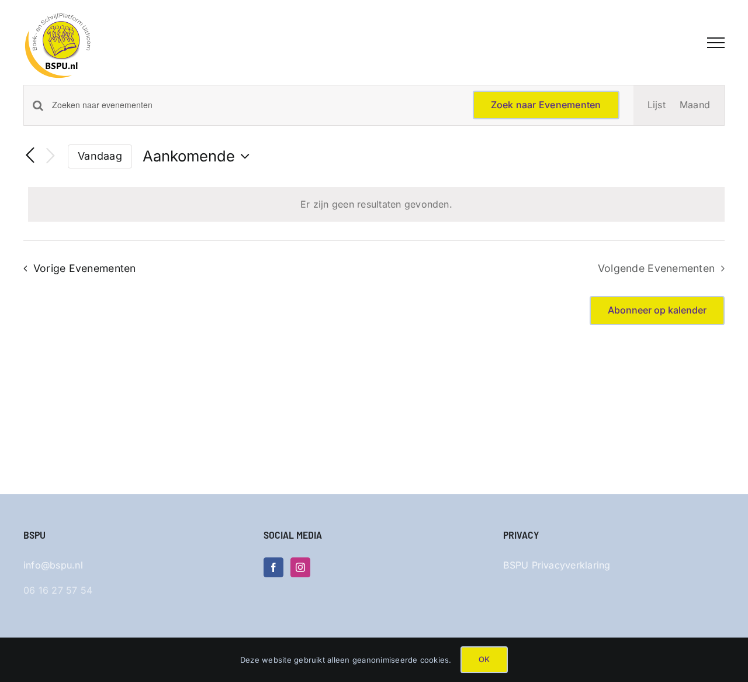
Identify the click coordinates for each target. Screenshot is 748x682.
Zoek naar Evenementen (546, 105)
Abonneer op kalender (657, 310)
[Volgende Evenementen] (50, 156)
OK (484, 659)
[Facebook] (273, 567)
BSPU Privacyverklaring (556, 565)
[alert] (376, 204)
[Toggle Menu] (716, 42)
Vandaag (100, 156)
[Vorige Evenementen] (30, 156)
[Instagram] (300, 567)
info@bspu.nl (53, 565)
